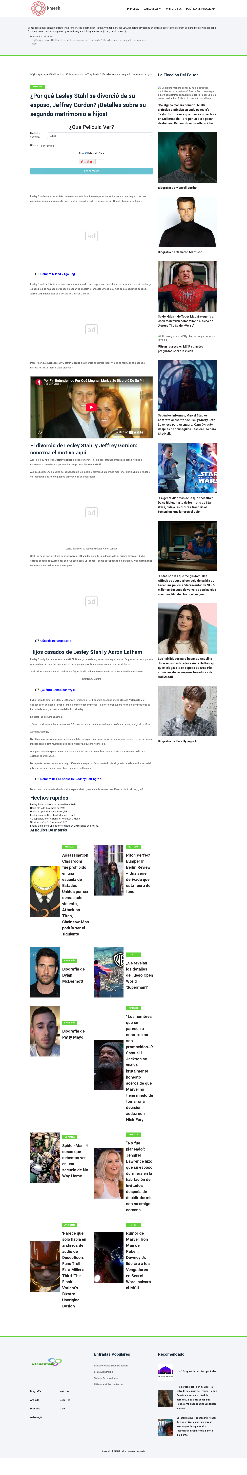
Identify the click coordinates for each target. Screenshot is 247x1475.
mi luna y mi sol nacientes (108, 1384)
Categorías (151, 8)
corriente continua (69, 1225)
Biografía (69, 961)
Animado (69, 847)
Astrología (36, 1417)
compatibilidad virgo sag (57, 274)
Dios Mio (35, 1408)
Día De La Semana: (35, 135)
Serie (101, 153)
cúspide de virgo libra (55, 641)
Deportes (65, 1400)
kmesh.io (75, 27)
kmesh (53, 8)
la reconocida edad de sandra (111, 1365)
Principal (133, 8)
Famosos (133, 1008)
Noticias (48, 36)
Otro (133, 1225)
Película (91, 153)
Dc (133, 954)
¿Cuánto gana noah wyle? (58, 690)
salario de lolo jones (106, 1378)
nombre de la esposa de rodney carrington (70, 779)
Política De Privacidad (200, 8)
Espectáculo (91, 171)
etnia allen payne (103, 1371)
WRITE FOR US (174, 8)
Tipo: (82, 153)
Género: (34, 145)
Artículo (34, 1400)
